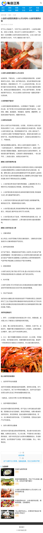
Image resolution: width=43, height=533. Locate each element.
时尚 (9, 10)
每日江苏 (23, 530)
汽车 (23, 8)
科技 (37, 8)
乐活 (23, 10)
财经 (9, 8)
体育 (16, 8)
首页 (9, 15)
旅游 (3, 10)
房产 (30, 8)
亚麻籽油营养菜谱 (21, 469)
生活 (14, 15)
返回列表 (21, 455)
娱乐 (37, 10)
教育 (16, 10)
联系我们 (21, 527)
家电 (30, 10)
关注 (3, 8)
